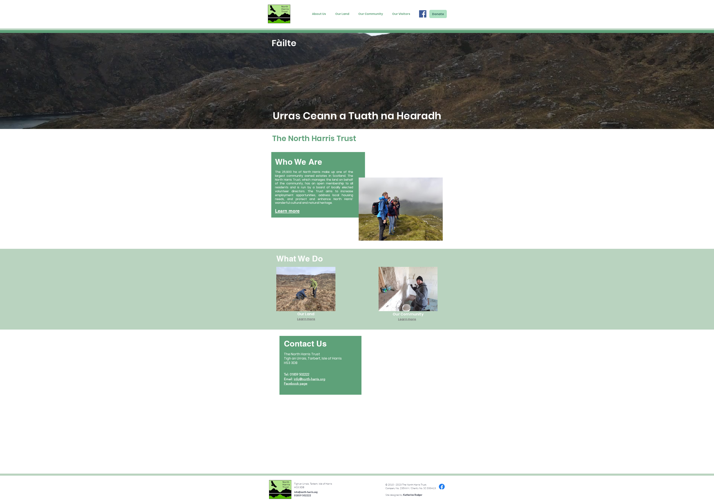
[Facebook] (422, 13)
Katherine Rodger (412, 494)
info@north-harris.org (309, 379)
